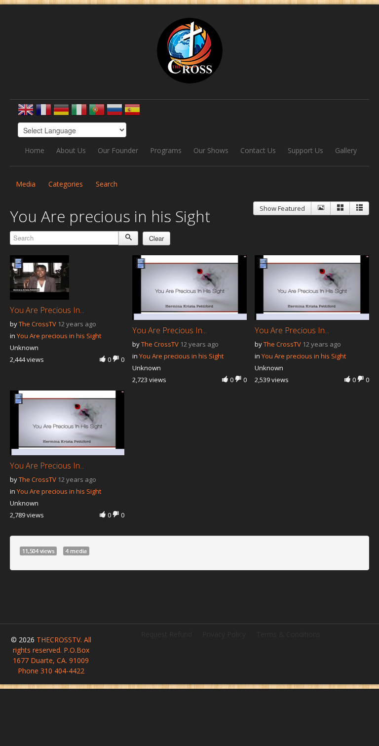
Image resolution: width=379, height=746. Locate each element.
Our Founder (118, 150)
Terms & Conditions (288, 634)
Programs (166, 150)
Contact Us (258, 150)
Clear (156, 238)
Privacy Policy (224, 634)
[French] (43, 113)
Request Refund (166, 634)
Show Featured (282, 208)
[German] (61, 113)
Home (34, 150)
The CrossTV (37, 323)
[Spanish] (132, 113)
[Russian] (114, 113)
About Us (71, 150)
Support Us (305, 150)
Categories (65, 184)
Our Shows (210, 150)
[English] (26, 113)
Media (26, 184)
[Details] (321, 208)
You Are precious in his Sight (59, 335)
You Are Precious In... (47, 310)
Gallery (346, 150)
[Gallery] (340, 208)
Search (106, 184)
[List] (359, 208)
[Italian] (79, 113)
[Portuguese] (97, 113)
